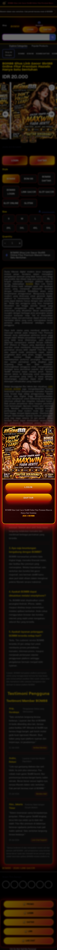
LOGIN (28, 487)
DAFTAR (29, 498)
